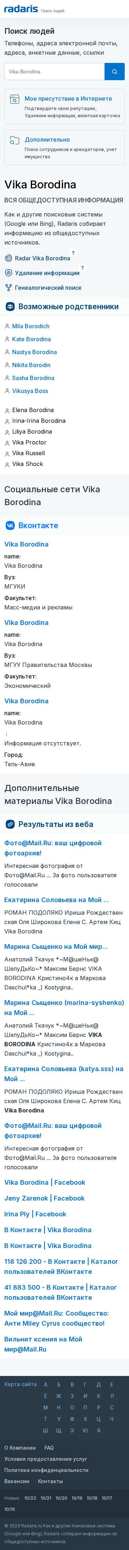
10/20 (61, 1498)
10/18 (92, 1498)
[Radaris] (21, 8)
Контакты (50, 1481)
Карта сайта (20, 1384)
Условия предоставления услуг (45, 1459)
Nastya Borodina (34, 352)
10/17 (107, 1498)
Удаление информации (47, 272)
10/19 (77, 1498)
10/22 (30, 1498)
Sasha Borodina (33, 377)
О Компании (20, 1448)
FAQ (49, 1448)
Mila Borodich (30, 326)
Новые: (12, 1498)
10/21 (45, 1498)
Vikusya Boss (30, 390)
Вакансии (16, 1481)
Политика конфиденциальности (46, 1470)
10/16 (9, 1509)
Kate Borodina (31, 339)
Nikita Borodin (31, 365)
